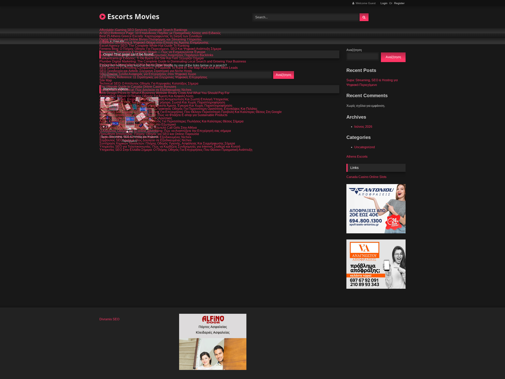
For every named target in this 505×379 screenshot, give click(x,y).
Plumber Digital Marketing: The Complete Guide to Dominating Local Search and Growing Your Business (172, 61)
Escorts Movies (132, 16)
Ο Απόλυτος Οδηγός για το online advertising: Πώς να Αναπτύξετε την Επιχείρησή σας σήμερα (165, 130)
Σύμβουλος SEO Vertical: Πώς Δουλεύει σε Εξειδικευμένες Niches (145, 140)
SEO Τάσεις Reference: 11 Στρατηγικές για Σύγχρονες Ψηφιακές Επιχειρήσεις (153, 77)
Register (399, 3)
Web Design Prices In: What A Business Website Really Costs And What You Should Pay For (164, 93)
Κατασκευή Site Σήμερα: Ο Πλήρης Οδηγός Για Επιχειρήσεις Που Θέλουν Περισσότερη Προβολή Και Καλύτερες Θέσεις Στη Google (190, 112)
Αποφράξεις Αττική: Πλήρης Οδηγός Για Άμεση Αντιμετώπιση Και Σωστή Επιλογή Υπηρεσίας (164, 99)
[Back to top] (492, 367)
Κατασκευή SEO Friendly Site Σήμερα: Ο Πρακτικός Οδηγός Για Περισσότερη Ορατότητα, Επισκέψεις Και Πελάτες (178, 108)
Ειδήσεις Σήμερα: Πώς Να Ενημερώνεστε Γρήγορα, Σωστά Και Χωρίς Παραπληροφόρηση (162, 102)
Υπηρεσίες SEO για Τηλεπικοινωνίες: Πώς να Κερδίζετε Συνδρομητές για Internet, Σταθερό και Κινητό (169, 146)
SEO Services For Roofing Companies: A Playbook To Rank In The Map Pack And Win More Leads (168, 67)
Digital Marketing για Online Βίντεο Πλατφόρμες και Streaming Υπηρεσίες (150, 39)
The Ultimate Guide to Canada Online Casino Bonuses (137, 86)
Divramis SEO (109, 319)
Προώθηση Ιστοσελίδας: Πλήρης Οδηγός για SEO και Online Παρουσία (149, 134)
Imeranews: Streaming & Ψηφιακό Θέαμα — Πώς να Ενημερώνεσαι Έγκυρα (152, 52)
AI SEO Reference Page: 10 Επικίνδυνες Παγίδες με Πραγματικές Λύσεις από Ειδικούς (160, 33)
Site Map (105, 80)
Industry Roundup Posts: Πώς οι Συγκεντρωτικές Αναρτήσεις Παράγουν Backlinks (156, 55)
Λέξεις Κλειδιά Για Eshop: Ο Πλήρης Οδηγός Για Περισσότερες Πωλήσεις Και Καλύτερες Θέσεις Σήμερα (171, 121)
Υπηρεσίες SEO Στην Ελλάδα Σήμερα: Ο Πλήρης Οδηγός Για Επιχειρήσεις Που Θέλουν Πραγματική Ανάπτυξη (175, 149)
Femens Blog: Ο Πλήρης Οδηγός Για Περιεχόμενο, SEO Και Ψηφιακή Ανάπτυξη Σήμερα (160, 48)
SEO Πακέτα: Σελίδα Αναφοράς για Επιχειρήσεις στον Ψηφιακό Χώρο (147, 74)
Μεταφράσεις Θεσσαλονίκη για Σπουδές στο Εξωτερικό (137, 124)
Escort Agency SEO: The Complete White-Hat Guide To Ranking (144, 45)
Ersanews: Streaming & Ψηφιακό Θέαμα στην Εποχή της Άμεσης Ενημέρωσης (154, 42)
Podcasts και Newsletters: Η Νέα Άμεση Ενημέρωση (135, 64)
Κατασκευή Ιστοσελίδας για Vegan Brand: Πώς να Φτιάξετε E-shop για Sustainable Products (163, 115)
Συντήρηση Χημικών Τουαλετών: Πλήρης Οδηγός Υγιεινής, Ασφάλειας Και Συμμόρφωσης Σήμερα (167, 143)
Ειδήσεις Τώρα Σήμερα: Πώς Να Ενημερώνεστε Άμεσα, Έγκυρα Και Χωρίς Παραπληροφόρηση (165, 105)
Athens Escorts (357, 156)
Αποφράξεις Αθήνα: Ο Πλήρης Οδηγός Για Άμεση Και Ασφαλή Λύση (146, 96)
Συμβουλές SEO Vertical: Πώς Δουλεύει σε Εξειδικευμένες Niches (145, 137)
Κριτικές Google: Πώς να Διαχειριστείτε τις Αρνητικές (135, 118)
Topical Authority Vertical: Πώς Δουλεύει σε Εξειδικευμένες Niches (145, 89)
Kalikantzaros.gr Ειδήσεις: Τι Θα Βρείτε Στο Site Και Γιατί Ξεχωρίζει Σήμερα (151, 58)
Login (384, 3)
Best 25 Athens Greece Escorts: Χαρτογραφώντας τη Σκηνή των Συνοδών (150, 36)
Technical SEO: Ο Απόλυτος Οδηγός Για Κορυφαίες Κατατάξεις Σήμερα (148, 83)
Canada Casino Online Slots (366, 177)
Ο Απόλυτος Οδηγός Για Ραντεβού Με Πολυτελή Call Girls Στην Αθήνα (148, 127)
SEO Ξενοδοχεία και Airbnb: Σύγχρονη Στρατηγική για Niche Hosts (145, 71)
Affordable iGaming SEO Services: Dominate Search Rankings (143, 30)
